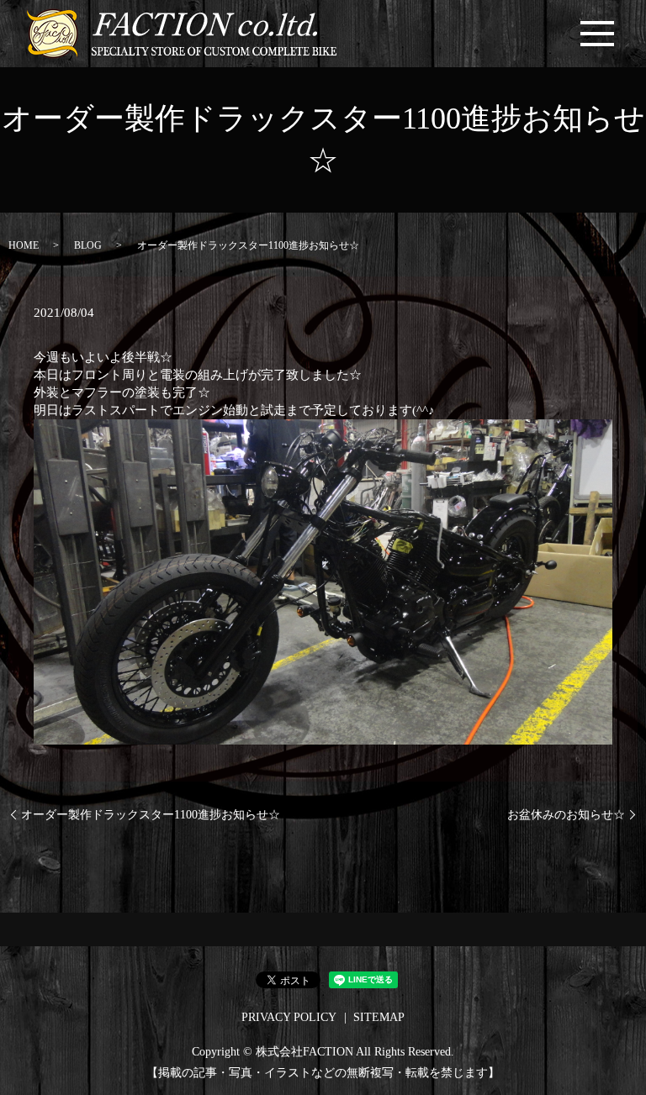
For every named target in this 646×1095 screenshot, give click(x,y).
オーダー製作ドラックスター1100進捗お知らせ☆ (150, 814)
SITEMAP (379, 1017)
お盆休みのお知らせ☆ (566, 814)
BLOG (88, 245)
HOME (23, 245)
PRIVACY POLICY (288, 1017)
